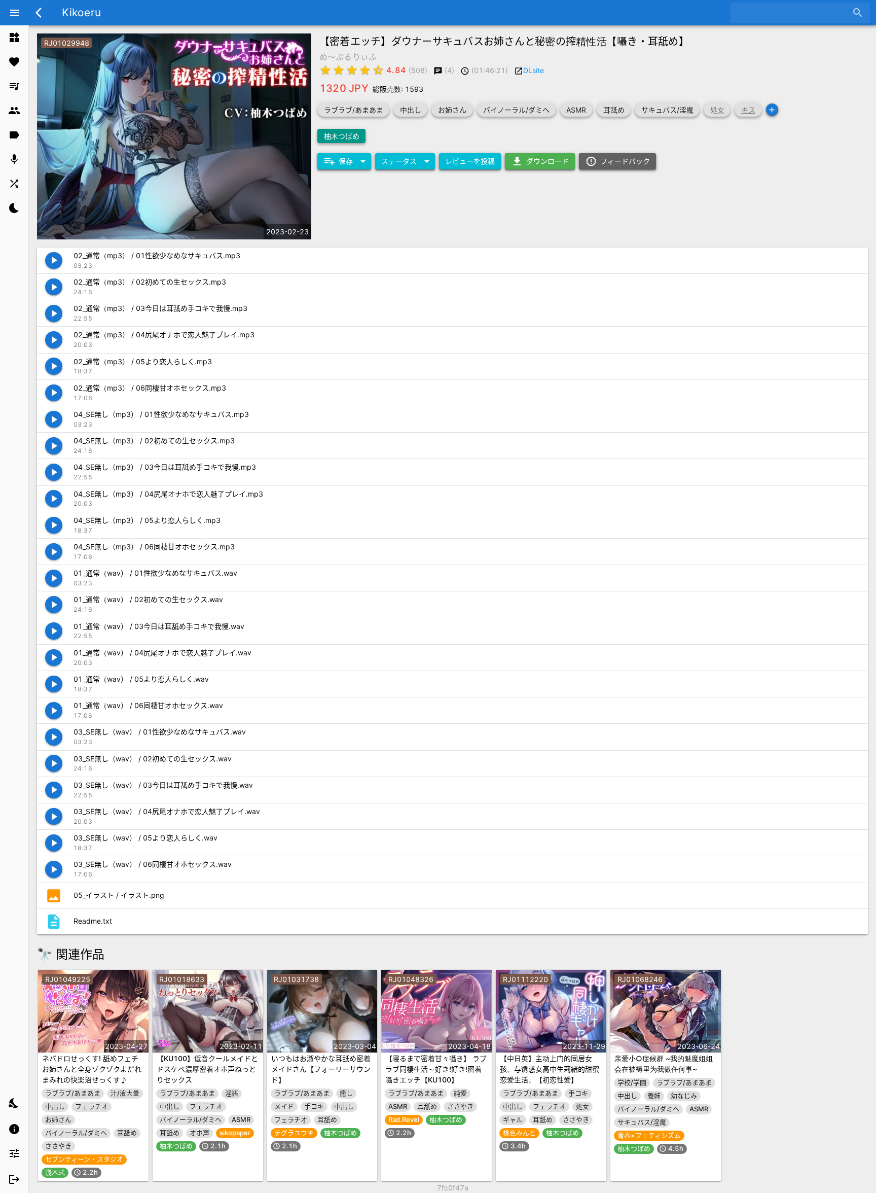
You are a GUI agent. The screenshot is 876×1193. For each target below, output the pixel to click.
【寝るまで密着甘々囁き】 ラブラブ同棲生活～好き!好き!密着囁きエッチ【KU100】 (436, 1069)
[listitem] (14, 37)
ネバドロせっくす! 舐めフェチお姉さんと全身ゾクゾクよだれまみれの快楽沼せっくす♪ (91, 1069)
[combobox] (793, 13)
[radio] (325, 70)
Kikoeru (81, 12)
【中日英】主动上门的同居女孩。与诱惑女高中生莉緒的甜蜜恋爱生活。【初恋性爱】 (549, 1069)
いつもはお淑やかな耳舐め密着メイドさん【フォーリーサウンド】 (321, 1069)
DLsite (533, 70)
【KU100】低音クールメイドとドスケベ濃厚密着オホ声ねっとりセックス (207, 1069)
